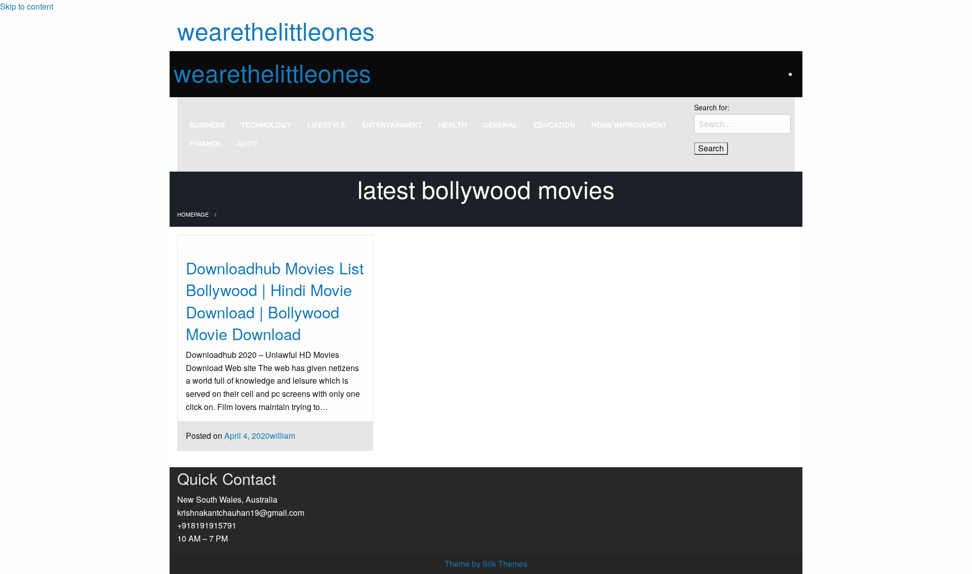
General (500, 125)
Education (554, 125)
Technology (266, 125)
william (282, 435)
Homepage (193, 214)
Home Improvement (629, 125)
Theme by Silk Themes (486, 563)
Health (452, 125)
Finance (205, 144)
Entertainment (392, 125)
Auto (247, 144)
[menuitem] (207, 125)
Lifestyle (326, 125)
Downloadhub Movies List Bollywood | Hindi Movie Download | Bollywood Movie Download (275, 300)
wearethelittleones (276, 30)
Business (207, 125)
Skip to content (26, 6)
